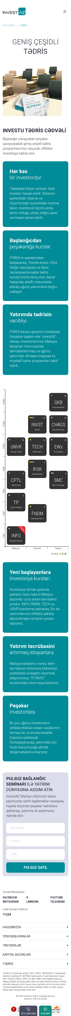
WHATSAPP (45, 1013)
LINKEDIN (32, 901)
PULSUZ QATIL (35, 867)
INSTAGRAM (11, 901)
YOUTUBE (56, 897)
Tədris (23, 25)
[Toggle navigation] (64, 11)
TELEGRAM (57, 901)
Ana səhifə (9, 25)
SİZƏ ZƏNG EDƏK (28, 1013)
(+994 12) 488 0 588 (31, 979)
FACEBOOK (10, 897)
